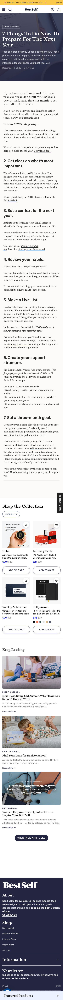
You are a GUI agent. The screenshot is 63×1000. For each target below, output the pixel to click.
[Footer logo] (20, 885)
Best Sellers (8, 944)
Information (14, 960)
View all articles (31, 837)
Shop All (6, 950)
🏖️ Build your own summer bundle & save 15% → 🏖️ (22, 2)
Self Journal (8, 928)
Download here (42, 151)
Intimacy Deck (9, 939)
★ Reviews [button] (60, 503)
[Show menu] (4, 9)
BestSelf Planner (10, 933)
